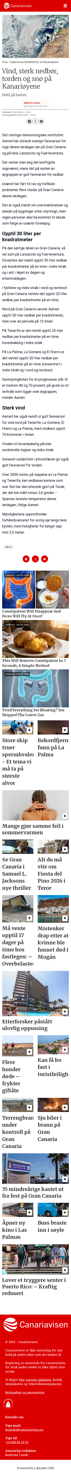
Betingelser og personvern (24, 1392)
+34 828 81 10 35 (16, 1442)
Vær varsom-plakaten (35, 1380)
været (8, 547)
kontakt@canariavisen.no (24, 1430)
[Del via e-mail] (41, 121)
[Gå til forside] (17, 6)
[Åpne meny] (65, 6)
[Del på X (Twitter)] (35, 121)
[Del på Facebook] (29, 121)
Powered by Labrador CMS (35, 1468)
